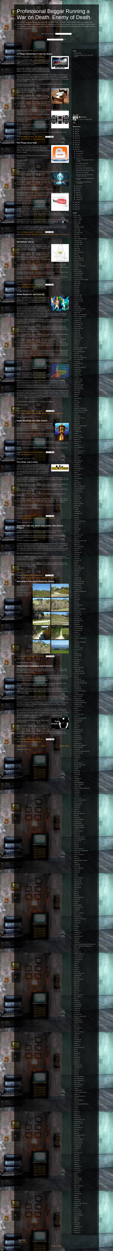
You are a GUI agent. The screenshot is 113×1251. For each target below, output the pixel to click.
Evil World (76, 349)
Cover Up (76, 398)
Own (75, 657)
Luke (75, 1109)
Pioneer (76, 899)
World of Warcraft (78, 316)
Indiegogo (76, 570)
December (79, 151)
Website (76, 948)
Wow (75, 433)
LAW (75, 575)
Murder (76, 1125)
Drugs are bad (77, 503)
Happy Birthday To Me (80, 860)
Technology (50, 413)
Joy (75, 651)
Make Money (51, 234)
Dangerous (77, 497)
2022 (76, 131)
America (76, 326)
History (76, 421)
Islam (75, 1072)
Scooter (76, 470)
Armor (75, 675)
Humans (76, 870)
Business (76, 687)
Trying (75, 780)
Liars (75, 1098)
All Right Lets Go (78, 673)
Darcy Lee (29, 139)
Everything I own (78, 837)
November (79, 153)
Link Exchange (78, 1100)
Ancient (76, 807)
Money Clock (77, 1123)
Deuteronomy (77, 1022)
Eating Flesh (77, 831)
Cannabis (76, 445)
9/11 (75, 246)
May (77, 192)
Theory (76, 938)
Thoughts (76, 589)
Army (75, 607)
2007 (76, 209)
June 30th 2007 (78, 1076)
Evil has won (77, 628)
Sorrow (76, 772)
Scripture (76, 240)
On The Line (77, 1141)
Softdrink (76, 1199)
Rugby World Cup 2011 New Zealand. (32, 421)
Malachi (76, 1111)
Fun (75, 640)
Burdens (76, 1002)
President (76, 659)
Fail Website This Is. (25, 242)
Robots (76, 1182)
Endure (76, 835)
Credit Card (24, 234)
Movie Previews (78, 308)
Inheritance (77, 1065)
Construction (77, 492)
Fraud (75, 1037)
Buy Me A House (78, 266)
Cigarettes (76, 614)
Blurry (75, 983)
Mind (22, 741)
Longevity (76, 579)
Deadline (76, 1018)
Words (76, 597)
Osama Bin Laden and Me (81, 751)
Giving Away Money (79, 718)
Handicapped (77, 720)
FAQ (75, 414)
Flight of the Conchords (80, 850)
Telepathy (76, 1205)
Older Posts (65, 746)
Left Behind (77, 737)
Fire (75, 507)
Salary (76, 1189)
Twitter (76, 531)
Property (76, 1168)
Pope (75, 1162)
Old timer (76, 427)
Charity (76, 817)
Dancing (76, 496)
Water (75, 593)
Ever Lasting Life (78, 351)
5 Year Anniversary (79, 800)
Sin (75, 924)
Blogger (59, 1246)
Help (75, 724)
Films (75, 449)
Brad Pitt (76, 991)
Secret (76, 390)
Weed (75, 950)
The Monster (77, 936)
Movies (76, 223)
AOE (75, 969)
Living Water (77, 363)
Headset (76, 864)
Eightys (76, 833)
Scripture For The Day (80, 279)
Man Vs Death (78, 53)
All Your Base (77, 546)
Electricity (76, 698)
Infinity (76, 1063)
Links (75, 741)
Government (77, 273)
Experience (77, 630)
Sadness (76, 920)
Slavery (76, 770)
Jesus (75, 229)
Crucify (76, 558)
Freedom (76, 416)
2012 (76, 147)
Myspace (76, 1129)
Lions (75, 1102)
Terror (75, 663)
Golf (75, 1051)
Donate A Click (78, 825)
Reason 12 (77, 1178)
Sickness (76, 766)
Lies (75, 876)
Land (75, 1088)
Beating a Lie (77, 338)
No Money (57, 234)
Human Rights (77, 868)
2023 (76, 129)
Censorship (77, 1004)
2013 (76, 144)
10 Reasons (77, 957)
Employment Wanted (79, 702)
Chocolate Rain (78, 819)
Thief (75, 1207)
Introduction (77, 1067)
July (77, 188)
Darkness (76, 501)
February (78, 197)
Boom (75, 989)
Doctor (76, 1026)
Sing (75, 768)
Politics (76, 1160)
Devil (75, 1024)
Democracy (77, 1020)
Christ (75, 291)
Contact (76, 1010)
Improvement (77, 729)
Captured (76, 548)
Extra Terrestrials (78, 839)
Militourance (77, 883)
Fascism (76, 634)
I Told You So (77, 648)
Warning (76, 1222)
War (75, 289)
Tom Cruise (77, 1211)
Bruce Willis (77, 996)
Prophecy (76, 585)
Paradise (76, 1148)
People (76, 755)
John (75, 1074)
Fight (75, 708)
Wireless (76, 1230)
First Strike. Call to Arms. (27, 462)
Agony (76, 394)
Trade (75, 940)
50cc (75, 480)
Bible (75, 234)
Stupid (76, 930)
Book (75, 987)
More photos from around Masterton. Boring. (36, 581)
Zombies (76, 792)
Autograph (76, 975)
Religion (76, 340)
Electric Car (77, 696)
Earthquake (77, 1028)
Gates (75, 1043)
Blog (75, 396)
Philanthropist (77, 897)
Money (38, 139)
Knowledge (77, 513)
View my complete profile (85, 119)
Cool (75, 692)
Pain (75, 287)
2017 (76, 136)
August (78, 186)
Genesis (76, 1045)
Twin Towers (43, 577)
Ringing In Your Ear (79, 918)
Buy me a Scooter (79, 609)
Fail (39, 287)
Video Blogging (78, 782)
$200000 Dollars (78, 954)
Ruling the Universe (79, 408)
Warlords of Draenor (79, 591)
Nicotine (76, 1137)
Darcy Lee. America (79, 1016)
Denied (76, 616)
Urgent (76, 1217)
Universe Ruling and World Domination (84, 944)
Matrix (75, 312)
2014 (76, 142)
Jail (75, 874)
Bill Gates (76, 679)
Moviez (76, 230)
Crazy (75, 494)
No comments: (39, 136)
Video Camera (77, 667)
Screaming (77, 1193)
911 (22, 518)
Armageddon (77, 605)
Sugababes (77, 932)
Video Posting (77, 784)
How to (76, 726)
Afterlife (76, 392)
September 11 (32, 577)
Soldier (76, 373)
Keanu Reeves (78, 1078)
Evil (75, 400)
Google (76, 361)
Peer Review (77, 753)
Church (76, 554)
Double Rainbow (78, 827)
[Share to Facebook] (51, 137)
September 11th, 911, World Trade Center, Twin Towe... (84, 175)
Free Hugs (77, 1039)
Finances (76, 710)
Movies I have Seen (79, 314)
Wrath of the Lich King (80, 410)
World (75, 342)
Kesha (76, 574)
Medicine (76, 1117)
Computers (77, 379)
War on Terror (77, 535)
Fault (75, 1035)
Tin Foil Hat (77, 478)
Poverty (76, 464)
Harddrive (76, 722)
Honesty (76, 866)
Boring (26, 287)
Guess (76, 858)
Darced (76, 499)
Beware (76, 439)
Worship (76, 1232)
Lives (75, 515)
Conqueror (76, 688)
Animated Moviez (78, 412)
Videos (76, 307)
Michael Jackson (78, 1119)
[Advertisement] (84, 85)
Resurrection (77, 763)
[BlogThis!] (48, 137)
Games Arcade (78, 854)
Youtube (76, 336)
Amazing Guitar (78, 437)
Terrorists (37, 518)
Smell (75, 1197)
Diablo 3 (76, 383)
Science (76, 369)
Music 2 (76, 217)
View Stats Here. (23, 1242)
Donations (35, 413)
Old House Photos (79, 521)
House (34, 139)
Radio (75, 525)
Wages (76, 1219)
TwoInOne (76, 431)
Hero (75, 1055)
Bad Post (76, 484)
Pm (75, 903)
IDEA (75, 727)
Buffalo (76, 1000)
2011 (22, 454)
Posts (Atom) (27, 749)
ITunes (76, 1059)
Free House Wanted (79, 357)
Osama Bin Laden (78, 367)
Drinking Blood (78, 694)
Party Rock (77, 1152)
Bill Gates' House (78, 813)
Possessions (77, 907)
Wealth (76, 1224)
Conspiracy (77, 381)
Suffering (76, 275)
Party (75, 1150)
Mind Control (27, 741)
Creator (76, 1012)
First (75, 846)
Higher (76, 419)
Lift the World (77, 877)
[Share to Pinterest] (53, 137)
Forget (76, 636)
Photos (22, 658)
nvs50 (75, 794)
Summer (76, 1201)
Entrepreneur (77, 626)
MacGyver (77, 880)
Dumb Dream (77, 620)
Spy (75, 928)
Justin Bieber (77, 453)
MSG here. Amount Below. (48, 33)
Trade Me (76, 778)
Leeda (75, 332)
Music (75, 215)
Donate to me (35, 234)
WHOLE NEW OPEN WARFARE (82, 946)
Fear (75, 842)
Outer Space (77, 1143)
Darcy (30, 287)
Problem (76, 757)
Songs (76, 281)
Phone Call (31, 518)
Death (75, 293)
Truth (38, 577)
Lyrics (75, 519)
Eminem (76, 505)
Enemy (76, 624)
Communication (78, 488)
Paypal (76, 429)
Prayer (76, 1164)
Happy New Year (78, 418)
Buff (75, 998)
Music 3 (76, 221)
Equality (76, 1033)
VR (62, 413)
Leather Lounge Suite (79, 1092)
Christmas (76, 552)
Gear (75, 856)
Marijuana (76, 457)
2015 (76, 140)
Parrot (75, 895)
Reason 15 (77, 1180)
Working (76, 599)
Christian (76, 264)
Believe (76, 283)
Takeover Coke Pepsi (79, 1203)
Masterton (76, 881)
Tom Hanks (77, 1213)
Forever (76, 852)
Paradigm (76, 1146)
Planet (76, 901)
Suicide (76, 934)
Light (75, 455)
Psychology (77, 1170)
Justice (76, 733)
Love (75, 262)
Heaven (76, 511)
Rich (75, 527)
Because (76, 811)
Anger (75, 809)
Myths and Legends (79, 745)
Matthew (76, 1115)
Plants (76, 1156)
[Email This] (46, 137)
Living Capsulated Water (80, 1104)
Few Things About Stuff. (27, 143)
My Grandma (77, 1127)
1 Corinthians (77, 955)
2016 (76, 138)
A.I (75, 345)
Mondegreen (77, 1121)
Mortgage (76, 653)
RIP (75, 1174)
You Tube (66, 234)
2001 (75, 344)
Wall (75, 1221)
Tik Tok (76, 1209)
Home (43, 746)
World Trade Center (50, 518)
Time (75, 665)
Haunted (76, 1053)
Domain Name (77, 447)
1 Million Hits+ (78, 671)
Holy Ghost (77, 386)
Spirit (75, 472)
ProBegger (84, 117)
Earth (75, 562)
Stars (75, 776)
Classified (76, 1006)
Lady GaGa (77, 1086)
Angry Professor (78, 973)
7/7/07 (75, 967)
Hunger (76, 646)
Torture (42, 518)
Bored (22, 287)
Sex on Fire (77, 587)
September (79, 158)
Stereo (42, 139)
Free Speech (77, 359)
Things (76, 476)
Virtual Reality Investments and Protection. (35, 666)
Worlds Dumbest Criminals (81, 788)
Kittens (76, 1082)
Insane (76, 572)
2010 (76, 202)
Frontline (76, 1041)
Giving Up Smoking (79, 642)
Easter (76, 1030)
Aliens (75, 544)
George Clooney (78, 1047)
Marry (75, 1113)
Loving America (78, 581)
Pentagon (25, 518)
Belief (75, 285)
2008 (76, 206)
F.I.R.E (76, 402)
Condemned (77, 490)
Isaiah (75, 1070)
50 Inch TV (23, 139)
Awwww (76, 977)
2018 (76, 133)
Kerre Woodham (78, 1080)
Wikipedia (76, 952)
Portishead (77, 905)
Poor (62, 234)
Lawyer (76, 423)
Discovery (76, 560)
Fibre (75, 844)
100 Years (76, 798)
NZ (32, 454)
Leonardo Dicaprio (78, 1096)
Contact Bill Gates (79, 690)
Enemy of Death (78, 1032)
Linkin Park (77, 739)
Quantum (76, 1172)
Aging (75, 603)
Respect (76, 915)
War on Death (77, 252)
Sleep (75, 1195)
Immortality (77, 242)
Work (75, 538)
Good (75, 509)
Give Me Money (43, 234)
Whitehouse (77, 1226)
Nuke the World (78, 1139)
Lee (41, 287)
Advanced (76, 435)
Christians (76, 295)
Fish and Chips (78, 848)
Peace (76, 1154)
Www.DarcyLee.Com (79, 540)
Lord (75, 1107)
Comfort (76, 1008)
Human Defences (78, 451)
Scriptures (76, 244)
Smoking (76, 371)
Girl (75, 1049)
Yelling (76, 790)
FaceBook (76, 704)
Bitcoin (76, 981)
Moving (76, 458)
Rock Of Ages (77, 1185)
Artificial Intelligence (79, 347)
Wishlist (76, 595)
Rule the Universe (78, 764)
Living (75, 517)
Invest (75, 1069)
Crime (75, 556)
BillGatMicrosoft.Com (79, 683)
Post (75, 404)
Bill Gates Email (78, 681)
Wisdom (76, 669)
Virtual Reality (57, 413)
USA (75, 533)
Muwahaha (77, 887)
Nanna (76, 1133)
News (75, 891)
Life (75, 303)
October (78, 155)
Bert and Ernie (78, 979)
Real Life (76, 466)
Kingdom (76, 735)
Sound (76, 926)
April (77, 195)
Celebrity (76, 611)
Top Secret (77, 322)
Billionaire (76, 441)
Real (75, 761)
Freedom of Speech (79, 638)
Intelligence (77, 731)
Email (75, 622)
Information (77, 649)
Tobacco (76, 529)
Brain (75, 993)
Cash (75, 550)
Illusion (76, 1061)
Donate (29, 234)
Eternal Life (77, 299)
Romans (76, 1187)
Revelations (77, 916)
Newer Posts (21, 746)
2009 (76, 204)
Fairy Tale (76, 841)
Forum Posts (77, 301)
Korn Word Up (77, 1084)
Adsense (76, 482)
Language (76, 577)
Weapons (76, 536)
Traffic (76, 942)
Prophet (76, 909)
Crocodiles (77, 1014)
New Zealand (27, 454)
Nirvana (76, 749)
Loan (75, 1106)
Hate (75, 862)
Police (75, 1158)
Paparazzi (76, 1145)
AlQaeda (76, 805)
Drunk (75, 829)
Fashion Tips (77, 706)
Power (75, 406)
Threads (76, 320)
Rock (75, 1183)
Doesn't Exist (77, 384)
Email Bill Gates (78, 700)
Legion (76, 1094)
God (75, 225)
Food (75, 712)
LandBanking (77, 1090)
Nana (75, 1131)
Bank (75, 677)
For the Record (78, 714)
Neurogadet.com (78, 1135)
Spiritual (76, 774)
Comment (76, 821)
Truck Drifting (77, 1215)
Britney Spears (78, 994)
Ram (75, 1176)
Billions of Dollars (78, 486)
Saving (76, 922)
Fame (75, 632)
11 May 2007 (77, 959)
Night (75, 893)
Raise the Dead (78, 913)
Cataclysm (77, 355)
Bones (76, 985)
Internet (76, 872)
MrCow (76, 885)
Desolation (77, 618)
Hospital (76, 1057)
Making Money (78, 583)
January (78, 199)
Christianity (77, 277)
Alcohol (76, 971)
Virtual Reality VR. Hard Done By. (31, 294)
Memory (76, 269)
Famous (76, 566)
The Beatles (77, 474)
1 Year (76, 796)
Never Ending (77, 747)
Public (75, 911)
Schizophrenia (77, 468)
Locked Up (77, 743)
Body (75, 815)
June (77, 190)
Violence (76, 786)
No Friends (77, 655)
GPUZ (75, 716)
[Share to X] (49, 137)
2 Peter (76, 961)
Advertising (77, 803)
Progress (76, 523)
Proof (75, 759)
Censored (76, 613)
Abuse (76, 542)
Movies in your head (79, 425)
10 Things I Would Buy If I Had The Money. (34, 54)
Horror (75, 644)
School (76, 1191)
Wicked (76, 1228)
